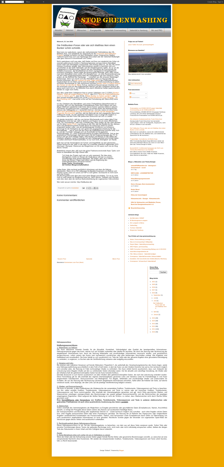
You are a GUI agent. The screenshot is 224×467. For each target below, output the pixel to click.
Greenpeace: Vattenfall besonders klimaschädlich (145, 256)
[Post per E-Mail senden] (83, 188)
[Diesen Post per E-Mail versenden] (87, 188)
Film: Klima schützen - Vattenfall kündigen (143, 254)
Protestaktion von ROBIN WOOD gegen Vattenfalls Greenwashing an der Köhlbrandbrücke (146, 109)
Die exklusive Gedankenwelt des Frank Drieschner (146, 119)
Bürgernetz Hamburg (136, 230)
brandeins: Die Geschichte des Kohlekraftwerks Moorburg (148, 259)
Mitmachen (81, 30)
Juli (155, 298)
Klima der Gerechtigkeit (139, 195)
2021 (153, 281)
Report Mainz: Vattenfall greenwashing (142, 244)
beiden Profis (72, 124)
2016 (153, 293)
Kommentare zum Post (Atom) (73, 262)
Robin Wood (135, 189)
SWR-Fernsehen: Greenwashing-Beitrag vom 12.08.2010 (148, 249)
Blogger (121, 450)
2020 (153, 284)
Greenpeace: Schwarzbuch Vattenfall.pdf (143, 261)
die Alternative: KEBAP (137, 218)
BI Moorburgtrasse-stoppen (138, 220)
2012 (153, 326)
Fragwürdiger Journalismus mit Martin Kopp (143, 139)
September (157, 295)
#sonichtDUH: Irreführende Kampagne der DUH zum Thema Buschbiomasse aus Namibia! (146, 149)
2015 (153, 318)
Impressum (69, 35)
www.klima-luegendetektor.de (139, 251)
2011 (153, 329)
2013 (153, 323)
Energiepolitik (95, 30)
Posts (133, 93)
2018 (153, 287)
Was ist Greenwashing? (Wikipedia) (141, 242)
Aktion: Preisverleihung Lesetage (140, 239)
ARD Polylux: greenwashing (139, 246)
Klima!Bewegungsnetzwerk (140, 178)
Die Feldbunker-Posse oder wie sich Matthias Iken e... (160, 305)
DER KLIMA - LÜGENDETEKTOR (142, 173)
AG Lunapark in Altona (137, 223)
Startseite (89, 259)
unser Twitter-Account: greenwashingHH (141, 44)
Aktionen (69, 30)
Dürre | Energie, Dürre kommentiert (143, 184)
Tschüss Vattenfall (135, 228)
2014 (153, 321)
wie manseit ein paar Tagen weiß (87, 80)
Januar (156, 314)
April (155, 311)
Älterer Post (116, 259)
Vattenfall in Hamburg (138, 30)
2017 (153, 290)
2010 (153, 332)
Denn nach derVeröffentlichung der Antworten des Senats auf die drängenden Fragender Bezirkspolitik (85, 112)
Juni (155, 300)
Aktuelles (58, 30)
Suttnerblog (133, 225)
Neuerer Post (62, 259)
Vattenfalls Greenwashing (115, 30)
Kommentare (135, 97)
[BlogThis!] (90, 188)
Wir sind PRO (156, 30)
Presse (58, 35)
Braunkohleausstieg (138, 208)
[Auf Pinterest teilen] (97, 188)
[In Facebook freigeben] (94, 188)
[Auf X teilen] (92, 188)
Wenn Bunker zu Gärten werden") (98, 96)
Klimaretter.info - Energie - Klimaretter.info (145, 198)
